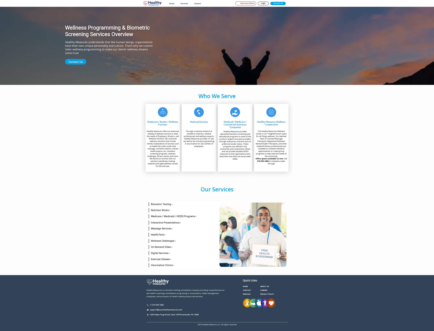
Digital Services (160, 253)
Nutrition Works (160, 210)
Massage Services (162, 228)
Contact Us (75, 62)
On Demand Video (161, 247)
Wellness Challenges (163, 240)
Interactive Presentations (166, 222)
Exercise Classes (161, 259)
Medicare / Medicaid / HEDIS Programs (174, 216)
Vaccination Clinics (162, 265)
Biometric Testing (161, 204)
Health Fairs (158, 234)
